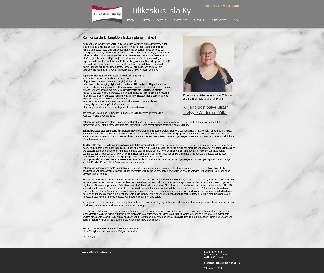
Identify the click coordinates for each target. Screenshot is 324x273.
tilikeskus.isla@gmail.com (228, 263)
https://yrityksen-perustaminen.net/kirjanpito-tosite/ (110, 231)
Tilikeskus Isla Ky (161, 10)
